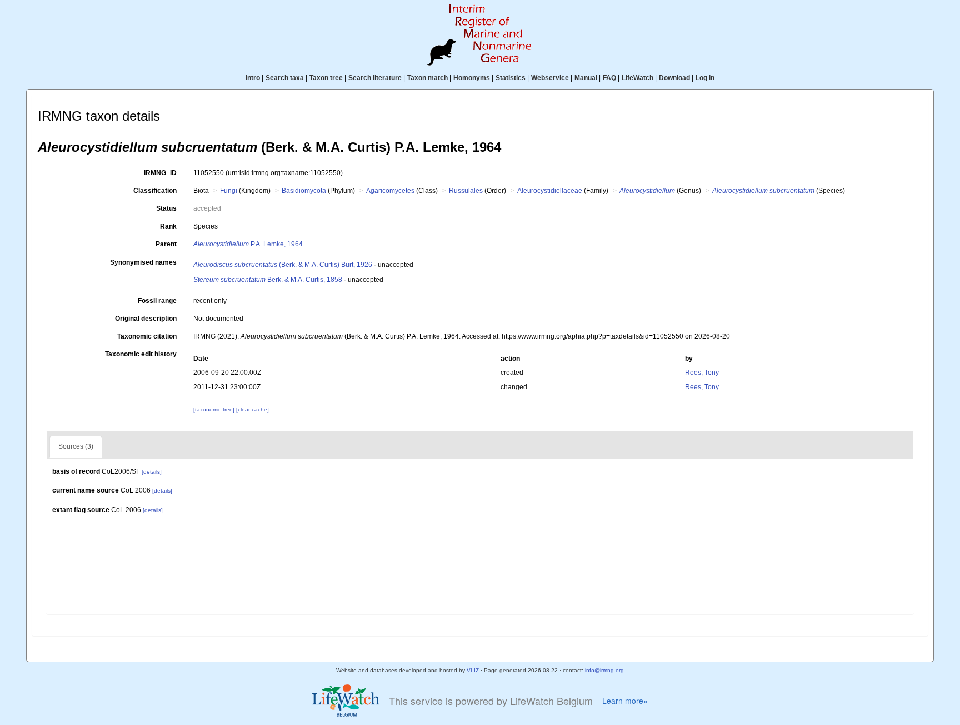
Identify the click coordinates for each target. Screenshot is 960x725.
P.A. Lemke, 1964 (248, 244)
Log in (705, 78)
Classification (155, 191)
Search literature (375, 78)
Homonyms (471, 78)
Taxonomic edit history (141, 354)
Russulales (466, 191)
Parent (166, 244)
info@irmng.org (604, 670)
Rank (168, 226)
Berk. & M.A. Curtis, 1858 (267, 280)
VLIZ (473, 670)
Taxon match (427, 78)
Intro (253, 78)
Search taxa (285, 78)
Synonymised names (143, 262)
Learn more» (625, 701)
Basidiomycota (304, 191)
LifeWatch (637, 78)
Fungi (228, 191)
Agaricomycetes (390, 191)
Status (166, 208)
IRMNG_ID (160, 173)
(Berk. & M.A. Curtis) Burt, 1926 (282, 265)
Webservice (550, 78)
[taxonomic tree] (214, 409)
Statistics (511, 78)
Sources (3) (75, 446)
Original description (146, 318)
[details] (152, 472)
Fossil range (157, 301)
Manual (585, 78)
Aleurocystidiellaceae (549, 191)
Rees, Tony (702, 372)
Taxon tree (326, 78)
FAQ (609, 78)
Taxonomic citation (147, 336)
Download (674, 78)
